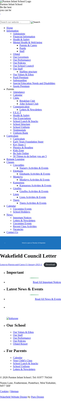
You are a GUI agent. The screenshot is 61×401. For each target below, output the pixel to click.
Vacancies (18, 229)
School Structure (21, 124)
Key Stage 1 (19, 144)
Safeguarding (20, 80)
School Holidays (21, 211)
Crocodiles (18, 165)
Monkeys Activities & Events (35, 179)
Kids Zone (18, 150)
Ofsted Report (20, 343)
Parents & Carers (28, 45)
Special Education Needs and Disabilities (34, 83)
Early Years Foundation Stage (28, 141)
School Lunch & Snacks (25, 121)
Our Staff (18, 68)
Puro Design (37, 396)
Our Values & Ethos (23, 74)
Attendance (19, 92)
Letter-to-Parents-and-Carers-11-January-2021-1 (21, 264)
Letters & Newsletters (31, 109)
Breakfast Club (27, 100)
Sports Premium (21, 86)
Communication (21, 106)
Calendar (17, 95)
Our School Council (23, 65)
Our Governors (21, 57)
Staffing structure (28, 71)
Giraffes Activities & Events (34, 191)
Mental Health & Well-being (27, 42)
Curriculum (12, 135)
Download (50, 264)
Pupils (23, 48)
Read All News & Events (48, 299)
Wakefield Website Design (13, 396)
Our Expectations (22, 118)
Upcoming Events (22, 208)
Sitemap (14, 391)
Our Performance (22, 60)
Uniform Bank (20, 133)
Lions (16, 194)
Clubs (16, 98)
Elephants (18, 171)
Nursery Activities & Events (34, 168)
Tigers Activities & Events (33, 203)
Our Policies (19, 62)
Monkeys (18, 176)
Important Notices (22, 217)
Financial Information (24, 36)
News (10, 214)
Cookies (4, 391)
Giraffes (17, 188)
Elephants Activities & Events (35, 173)
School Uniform (21, 127)
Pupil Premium (20, 77)
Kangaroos (18, 182)
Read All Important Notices (47, 282)
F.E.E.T (17, 112)
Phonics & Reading (23, 147)
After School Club (29, 103)
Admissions (19, 33)
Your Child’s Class (22, 360)
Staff (22, 51)
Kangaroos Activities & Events (35, 185)
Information (13, 30)
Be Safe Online (21, 153)
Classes (10, 162)
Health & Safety (21, 39)
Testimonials (19, 130)
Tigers (16, 200)
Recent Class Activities (25, 226)
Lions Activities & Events (33, 197)
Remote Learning (15, 159)
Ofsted (16, 54)
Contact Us (12, 232)
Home (10, 27)
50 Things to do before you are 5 (30, 156)
